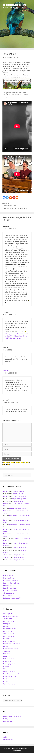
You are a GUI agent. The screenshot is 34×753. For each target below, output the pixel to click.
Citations (6, 626)
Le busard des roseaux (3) (12, 598)
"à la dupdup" (7, 614)
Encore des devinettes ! (11, 580)
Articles (5, 737)
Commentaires (8, 739)
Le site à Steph (8, 721)
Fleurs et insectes (9, 641)
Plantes (5, 679)
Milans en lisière (8, 578)
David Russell (7, 595)
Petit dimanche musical (11, 674)
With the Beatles (18, 491)
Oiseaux (6, 669)
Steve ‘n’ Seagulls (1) (19, 547)
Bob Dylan (6, 624)
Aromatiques (7, 619)
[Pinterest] (13, 197)
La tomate (6, 654)
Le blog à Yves (8, 719)
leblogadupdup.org (14, 4)
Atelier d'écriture (8, 621)
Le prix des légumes (19, 496)
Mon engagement (9, 664)
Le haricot (6, 656)
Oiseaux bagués (8, 593)
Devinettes (6, 639)
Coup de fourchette (9, 629)
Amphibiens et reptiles (10, 616)
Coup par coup (8, 631)
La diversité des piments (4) (18, 508)
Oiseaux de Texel (9, 671)
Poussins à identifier (10, 590)
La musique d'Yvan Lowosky (12, 716)
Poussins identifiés (9, 588)
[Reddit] (10, 197)
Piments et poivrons (9, 676)
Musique (6, 666)
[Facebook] (4, 197)
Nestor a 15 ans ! (9, 585)
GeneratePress (17, 750)
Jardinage (6, 651)
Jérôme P (6, 555)
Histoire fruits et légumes (11, 644)
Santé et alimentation (10, 684)
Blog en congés (19, 501)
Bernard (5, 371)
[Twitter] (7, 197)
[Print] (17, 197)
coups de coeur (8, 634)
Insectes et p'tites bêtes (11, 649)
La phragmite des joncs (11, 583)
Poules (5, 681)
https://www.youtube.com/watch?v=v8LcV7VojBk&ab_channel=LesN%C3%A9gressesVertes (16, 336)
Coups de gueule (9, 636)
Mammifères (7, 661)
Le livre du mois (8, 659)
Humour (7, 203)
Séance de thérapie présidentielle (15, 208)
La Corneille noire (10, 205)
